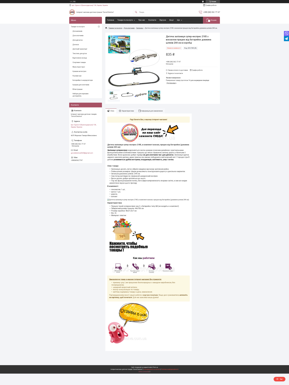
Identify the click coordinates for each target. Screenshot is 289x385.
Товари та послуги (125, 20)
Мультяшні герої (79, 67)
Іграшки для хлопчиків (81, 85)
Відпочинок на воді (80, 58)
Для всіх (76, 44)
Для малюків (77, 31)
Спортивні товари (79, 62)
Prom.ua (155, 367)
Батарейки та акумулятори (83, 80)
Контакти (152, 20)
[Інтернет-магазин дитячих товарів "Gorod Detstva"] (72, 12)
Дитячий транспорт (80, 49)
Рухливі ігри (77, 76)
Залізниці (139, 28)
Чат (281, 379)
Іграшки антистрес (79, 71)
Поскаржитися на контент (152, 369)
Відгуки (163, 20)
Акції (171, 20)
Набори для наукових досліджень (81, 95)
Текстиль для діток (80, 53)
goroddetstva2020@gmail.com (82, 153)
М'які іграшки (77, 89)
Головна (110, 20)
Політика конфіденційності (169, 369)
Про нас (141, 20)
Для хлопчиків (129, 28)
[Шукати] (136, 12)
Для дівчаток (78, 40)
